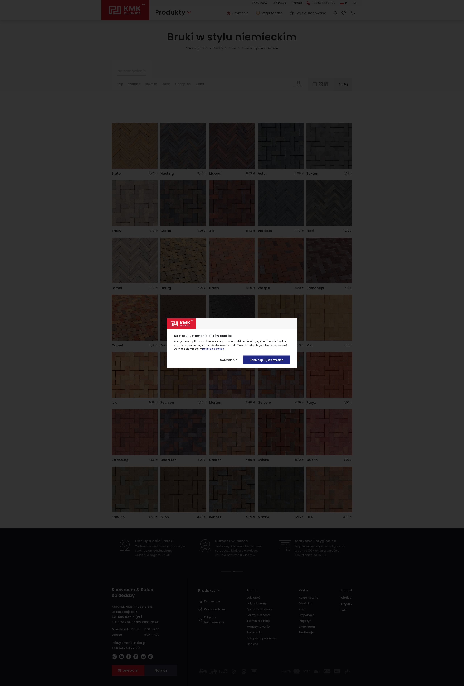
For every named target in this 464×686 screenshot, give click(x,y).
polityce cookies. (213, 348)
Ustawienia (228, 360)
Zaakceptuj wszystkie (266, 360)
